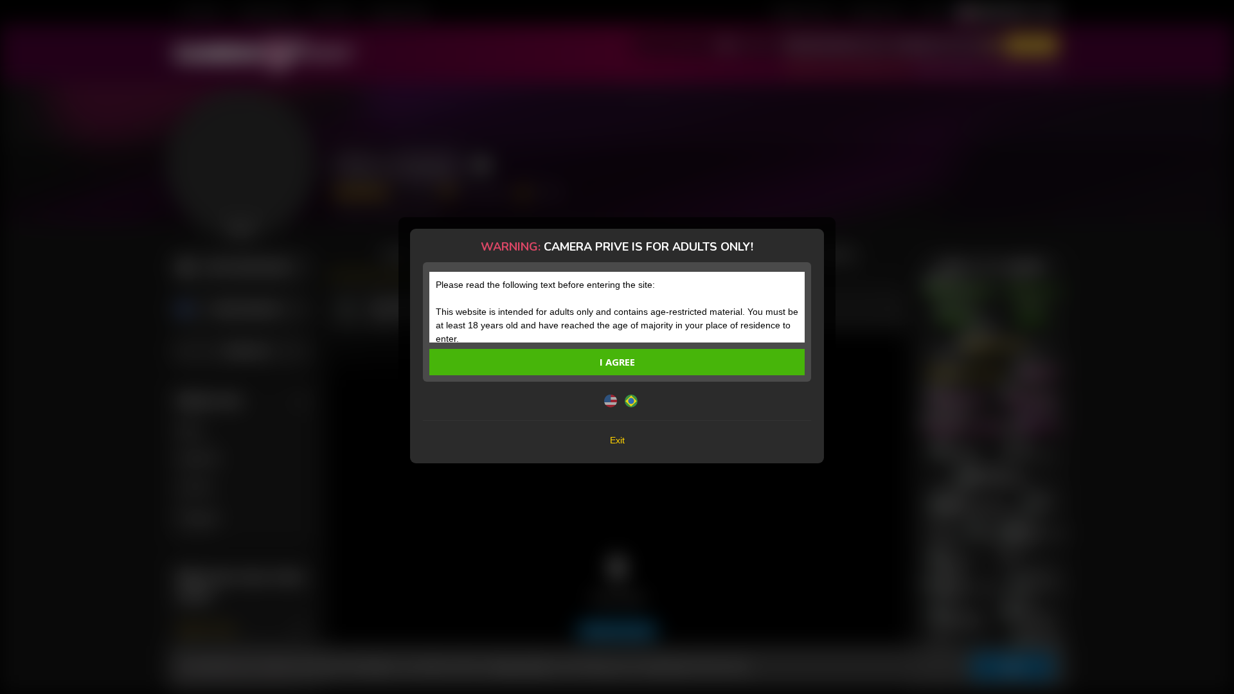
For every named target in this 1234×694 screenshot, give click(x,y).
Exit (617, 440)
